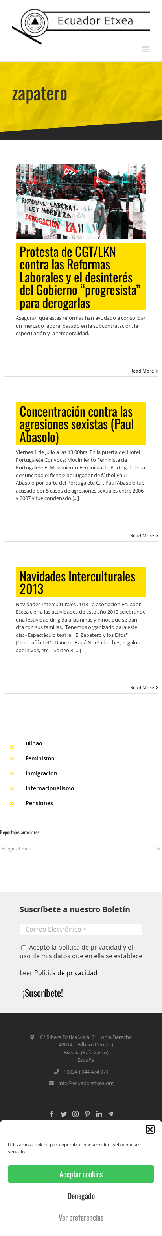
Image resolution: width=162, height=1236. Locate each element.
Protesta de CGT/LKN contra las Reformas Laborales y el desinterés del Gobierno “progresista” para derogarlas (80, 277)
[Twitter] (64, 1114)
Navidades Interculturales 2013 (77, 582)
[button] (150, 1129)
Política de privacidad (66, 973)
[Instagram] (75, 1114)
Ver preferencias (81, 1217)
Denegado (81, 1195)
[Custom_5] (110, 1114)
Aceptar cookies (81, 1174)
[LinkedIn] (99, 1114)
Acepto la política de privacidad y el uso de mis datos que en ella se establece (81, 951)
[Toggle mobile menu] (146, 49)
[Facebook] (52, 1114)
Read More (142, 370)
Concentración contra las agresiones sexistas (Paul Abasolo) (77, 423)
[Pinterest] (87, 1114)
